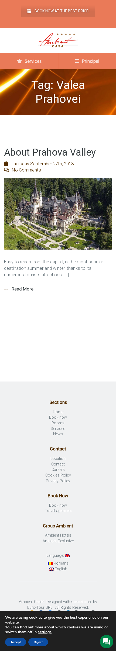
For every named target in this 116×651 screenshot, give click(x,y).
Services (32, 61)
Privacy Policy (58, 481)
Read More (22, 289)
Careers (58, 469)
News (58, 434)
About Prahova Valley (50, 152)
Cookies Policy (58, 475)
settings (45, 632)
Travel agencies (58, 511)
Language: (55, 555)
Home (58, 412)
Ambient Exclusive (58, 541)
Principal (90, 61)
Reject (38, 642)
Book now (58, 417)
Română (61, 563)
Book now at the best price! (62, 11)
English (60, 569)
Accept (16, 642)
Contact (58, 464)
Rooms (58, 423)
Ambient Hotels (58, 535)
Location (58, 458)
